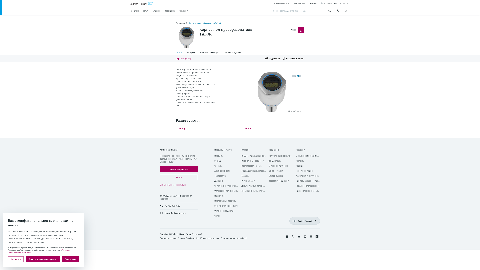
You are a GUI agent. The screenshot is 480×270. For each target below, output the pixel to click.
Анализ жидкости (222, 171)
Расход (217, 161)
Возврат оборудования (279, 181)
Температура (220, 175)
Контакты (313, 3)
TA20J (182, 128)
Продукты (180, 23)
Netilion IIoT (219, 195)
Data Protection (192, 238)
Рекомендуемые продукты (226, 205)
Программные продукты (225, 201)
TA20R (248, 128)
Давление (218, 181)
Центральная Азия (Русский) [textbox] (334, 3)
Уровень (218, 165)
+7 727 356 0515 (172, 206)
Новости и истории (304, 171)
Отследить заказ (276, 175)
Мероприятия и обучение (307, 175)
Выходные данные (168, 238)
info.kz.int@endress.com (175, 213)
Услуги (217, 215)
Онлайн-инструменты (281, 3)
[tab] (180, 52)
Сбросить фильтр (184, 58)
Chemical (245, 175)
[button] (179, 169)
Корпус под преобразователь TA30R (204, 23)
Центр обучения (276, 171)
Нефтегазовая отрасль (252, 165)
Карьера (299, 165)
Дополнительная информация (173, 185)
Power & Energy (248, 181)
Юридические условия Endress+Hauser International (223, 238)
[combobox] (335, 3)
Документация (299, 3)
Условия (181, 238)
